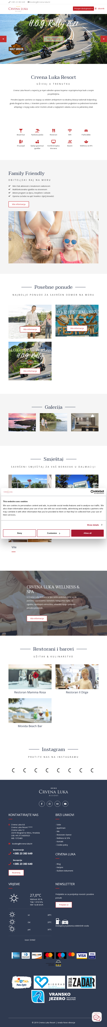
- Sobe (58, 824)
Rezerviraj (16, 872)
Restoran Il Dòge (77, 692)
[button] (3, 39)
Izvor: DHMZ (30, 940)
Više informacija (53, 39)
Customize (52, 533)
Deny (19, 533)
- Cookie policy (61, 845)
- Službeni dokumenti (64, 870)
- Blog (58, 864)
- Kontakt (59, 841)
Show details (93, 525)
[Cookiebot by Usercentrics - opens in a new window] (92, 492)
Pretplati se (64, 904)
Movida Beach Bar (30, 726)
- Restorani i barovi (63, 834)
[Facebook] (42, 804)
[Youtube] (65, 804)
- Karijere (59, 867)
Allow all (87, 533)
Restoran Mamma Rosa (30, 692)
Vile (14, 547)
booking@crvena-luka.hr (39, 2)
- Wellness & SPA (62, 838)
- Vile (57, 831)
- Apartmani (60, 828)
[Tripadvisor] (57, 804)
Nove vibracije (69, 1022)
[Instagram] (49, 804)
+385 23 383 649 (17, 2)
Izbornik (101, 8)
